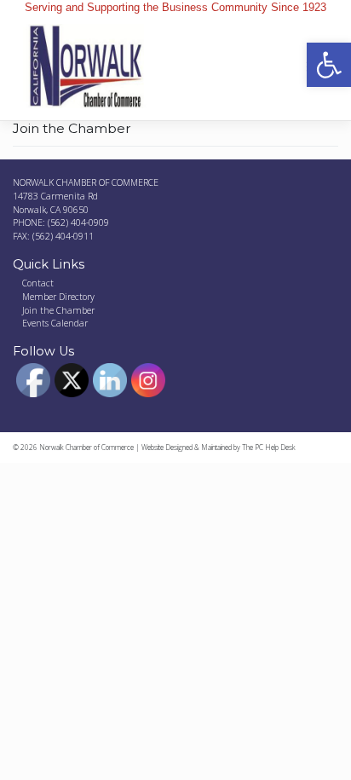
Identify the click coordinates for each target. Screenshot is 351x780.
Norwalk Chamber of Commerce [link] (86, 447)
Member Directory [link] (58, 297)
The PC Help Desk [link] (269, 447)
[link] (329, 65)
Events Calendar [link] (55, 323)
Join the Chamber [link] (58, 310)
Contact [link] (38, 283)
